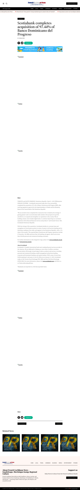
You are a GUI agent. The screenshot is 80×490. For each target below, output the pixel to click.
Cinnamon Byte (74, 488)
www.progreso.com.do (25, 242)
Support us (28, 43)
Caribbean (47, 8)
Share (19, 198)
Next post (59, 423)
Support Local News (72, 3)
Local (36, 8)
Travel (41, 8)
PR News (75, 8)
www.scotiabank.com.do (55, 240)
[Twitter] (40, 125)
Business (54, 8)
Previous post (22, 423)
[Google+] (40, 172)
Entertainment (68, 8)
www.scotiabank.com (48, 261)
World (60, 8)
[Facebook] (40, 78)
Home (32, 8)
